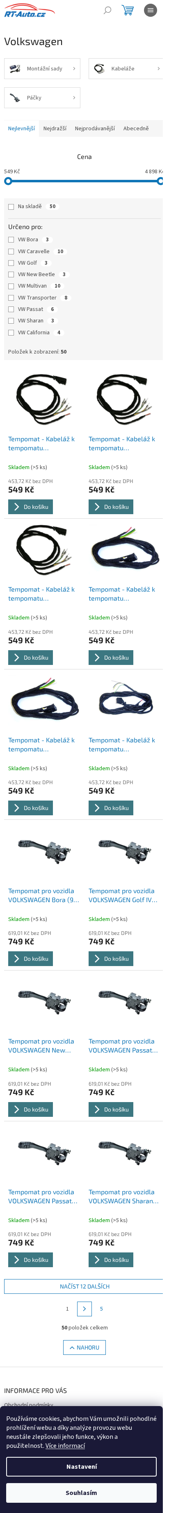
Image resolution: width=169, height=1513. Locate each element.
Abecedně (136, 129)
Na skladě (36, 206)
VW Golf (33, 263)
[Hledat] (107, 10)
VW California (39, 333)
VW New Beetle (42, 274)
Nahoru (88, 1347)
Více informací (65, 1445)
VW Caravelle (40, 251)
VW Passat (36, 309)
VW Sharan (36, 321)
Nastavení (81, 1466)
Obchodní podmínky (28, 1405)
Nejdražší (54, 129)
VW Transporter (42, 298)
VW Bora (33, 240)
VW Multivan (39, 286)
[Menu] (150, 10)
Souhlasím (81, 1492)
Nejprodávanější (95, 129)
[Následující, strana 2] (84, 1309)
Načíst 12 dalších (85, 1286)
